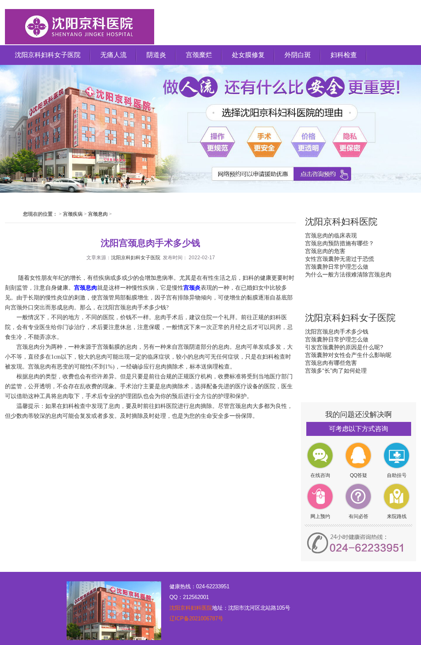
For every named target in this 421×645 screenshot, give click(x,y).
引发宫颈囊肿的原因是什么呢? (344, 347)
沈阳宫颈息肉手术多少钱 (336, 331)
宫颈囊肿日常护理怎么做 (336, 266)
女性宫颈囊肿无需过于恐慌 (339, 259)
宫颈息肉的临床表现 (331, 235)
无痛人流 (113, 54)
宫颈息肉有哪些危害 (331, 362)
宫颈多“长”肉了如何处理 (336, 370)
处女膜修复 (248, 54)
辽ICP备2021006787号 (196, 618)
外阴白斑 (298, 54)
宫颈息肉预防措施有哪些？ (339, 243)
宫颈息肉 (98, 214)
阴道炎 (156, 54)
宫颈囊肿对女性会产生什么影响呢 (348, 355)
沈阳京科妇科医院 (190, 608)
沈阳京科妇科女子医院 (48, 54)
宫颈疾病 (73, 214)
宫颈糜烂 (199, 54)
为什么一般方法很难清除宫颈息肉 (348, 274)
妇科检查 (344, 54)
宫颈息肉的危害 (325, 251)
